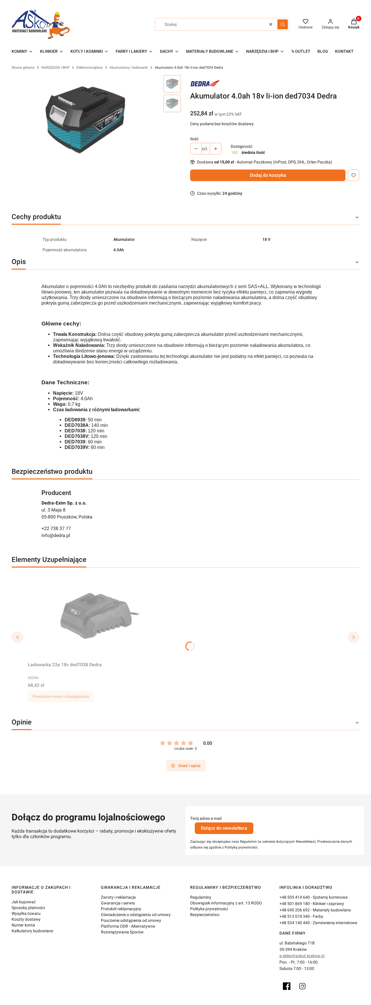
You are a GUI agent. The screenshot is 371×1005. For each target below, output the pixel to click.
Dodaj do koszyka (268, 175)
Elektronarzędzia (90, 67)
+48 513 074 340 (294, 916)
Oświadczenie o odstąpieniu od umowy (136, 914)
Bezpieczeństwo (204, 914)
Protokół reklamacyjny (121, 908)
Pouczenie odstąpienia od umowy (131, 920)
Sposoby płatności (28, 907)
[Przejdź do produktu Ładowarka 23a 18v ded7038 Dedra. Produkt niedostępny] (100, 615)
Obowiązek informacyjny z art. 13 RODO (226, 903)
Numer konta (23, 925)
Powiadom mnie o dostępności (61, 696)
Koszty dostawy (26, 919)
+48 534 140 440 (294, 922)
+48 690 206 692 (294, 910)
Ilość (194, 138)
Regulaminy (200, 897)
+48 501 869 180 (294, 903)
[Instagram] (302, 986)
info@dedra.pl (55, 535)
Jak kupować (24, 902)
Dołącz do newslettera (224, 828)
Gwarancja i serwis (118, 903)
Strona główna (23, 67)
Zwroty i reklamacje (118, 897)
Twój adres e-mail (205, 818)
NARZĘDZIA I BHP (55, 67)
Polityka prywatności (209, 908)
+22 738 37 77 (56, 528)
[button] (282, 24)
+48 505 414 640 (294, 897)
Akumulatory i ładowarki (129, 67)
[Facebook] (286, 986)
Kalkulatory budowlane (32, 930)
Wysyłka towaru (26, 913)
